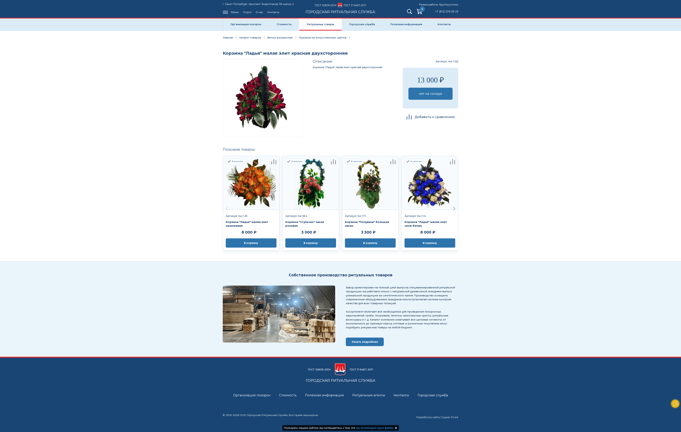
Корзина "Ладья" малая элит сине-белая (426, 223)
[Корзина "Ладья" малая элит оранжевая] (251, 183)
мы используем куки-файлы (374, 428)
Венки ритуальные (280, 37)
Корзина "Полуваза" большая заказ (367, 223)
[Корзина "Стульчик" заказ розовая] (311, 183)
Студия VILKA (449, 417)
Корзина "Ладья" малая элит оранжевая (247, 223)
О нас (259, 12)
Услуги (247, 12)
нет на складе (430, 94)
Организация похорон (245, 24)
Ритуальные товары (320, 24)
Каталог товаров (250, 37)
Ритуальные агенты (368, 395)
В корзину (251, 243)
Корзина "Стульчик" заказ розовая (304, 223)
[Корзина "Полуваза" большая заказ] (370, 183)
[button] (454, 208)
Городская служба (362, 24)
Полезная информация (406, 24)
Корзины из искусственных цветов (322, 37)
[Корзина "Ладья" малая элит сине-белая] (430, 183)
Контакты (273, 12)
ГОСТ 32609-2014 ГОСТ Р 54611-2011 (340, 9)
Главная (228, 37)
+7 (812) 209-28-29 (446, 11)
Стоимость (284, 24)
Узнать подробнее (365, 341)
